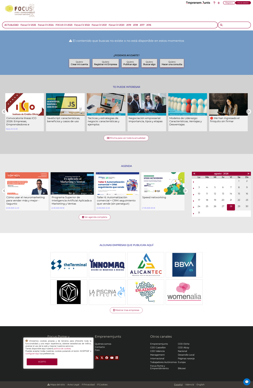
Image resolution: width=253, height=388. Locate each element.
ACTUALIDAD (11, 25)
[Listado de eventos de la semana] (193, 182)
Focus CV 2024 (46, 25)
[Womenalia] (184, 292)
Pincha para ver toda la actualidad (127, 138)
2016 (148, 25)
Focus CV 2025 (28, 25)
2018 (135, 25)
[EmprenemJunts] (198, 3)
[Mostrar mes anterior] (194, 174)
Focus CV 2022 (82, 25)
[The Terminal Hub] (68, 264)
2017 (142, 25)
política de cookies (62, 349)
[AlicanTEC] (145, 264)
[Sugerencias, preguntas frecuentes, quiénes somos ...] (214, 3)
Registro (229, 3)
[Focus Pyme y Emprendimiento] (21, 10)
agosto (218, 173)
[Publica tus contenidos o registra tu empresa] (218, 3)
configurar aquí (32, 354)
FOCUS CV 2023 (64, 25)
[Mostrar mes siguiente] (248, 174)
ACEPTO (42, 362)
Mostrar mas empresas (127, 310)
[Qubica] (68, 292)
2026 (225, 173)
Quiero (79, 63)
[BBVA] (184, 264)
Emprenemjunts (108, 336)
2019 (128, 25)
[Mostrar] (153, 24)
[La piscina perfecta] (107, 292)
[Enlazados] (145, 292)
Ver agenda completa (95, 217)
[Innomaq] (107, 264)
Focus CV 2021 (99, 25)
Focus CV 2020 (116, 25)
